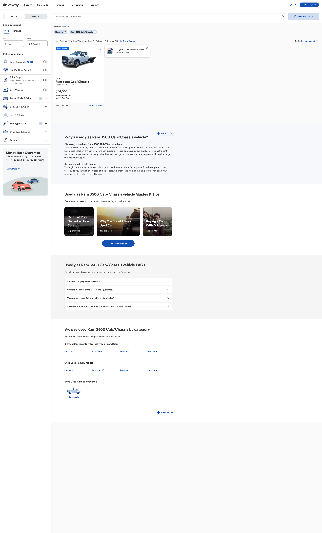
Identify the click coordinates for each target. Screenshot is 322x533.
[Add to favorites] (99, 49)
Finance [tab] (17, 30)
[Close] (147, 48)
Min (5, 38)
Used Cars (14, 16)
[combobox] (168, 16)
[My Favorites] (290, 5)
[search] (283, 16)
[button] (25, 98)
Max (29, 38)
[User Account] (296, 5)
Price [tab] (6, 30)
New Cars (36, 16)
